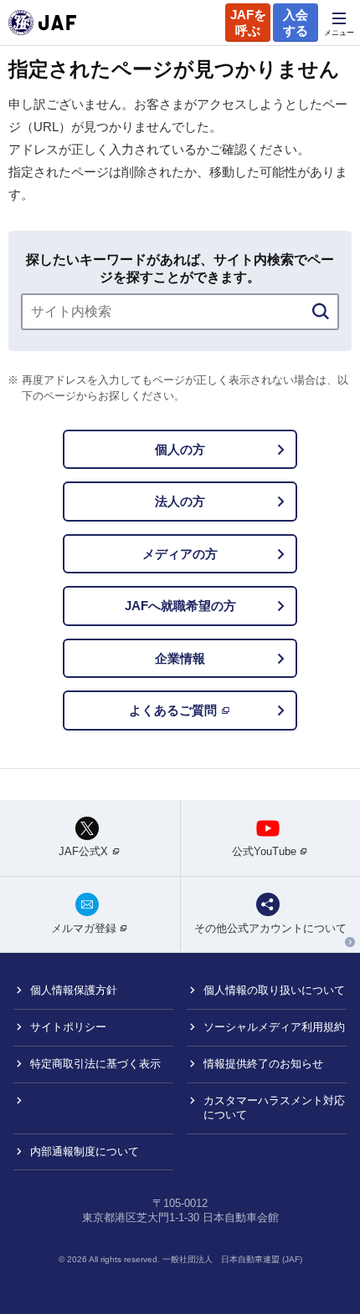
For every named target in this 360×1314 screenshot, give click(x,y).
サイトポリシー (68, 1027)
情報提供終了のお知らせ (263, 1063)
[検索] (320, 311)
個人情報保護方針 (73, 990)
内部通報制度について (84, 1151)
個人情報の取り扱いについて (274, 990)
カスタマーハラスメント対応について (274, 1107)
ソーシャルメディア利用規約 (274, 1027)
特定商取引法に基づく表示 (95, 1063)
